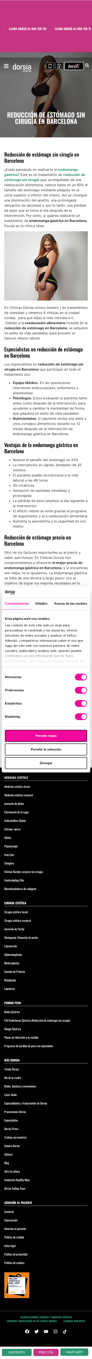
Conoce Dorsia (12, 1145)
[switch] (81, 690)
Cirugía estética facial (16, 912)
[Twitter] (36, 1331)
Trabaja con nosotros (15, 1137)
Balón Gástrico (12, 1012)
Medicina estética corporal (18, 795)
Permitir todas (46, 736)
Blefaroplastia (11, 963)
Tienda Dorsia (11, 1069)
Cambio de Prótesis (14, 971)
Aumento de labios (14, 803)
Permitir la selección (46, 749)
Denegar (46, 763)
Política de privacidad (15, 1254)
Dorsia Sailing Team (14, 1188)
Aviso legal (10, 1245)
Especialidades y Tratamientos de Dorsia (25, 1103)
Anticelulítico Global (15, 820)
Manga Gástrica (12, 1029)
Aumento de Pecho (14, 929)
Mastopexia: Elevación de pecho (21, 937)
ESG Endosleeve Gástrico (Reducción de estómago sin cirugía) (37, 1020)
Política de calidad (14, 1237)
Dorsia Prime (11, 1128)
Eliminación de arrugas (16, 812)
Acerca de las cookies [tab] (70, 603)
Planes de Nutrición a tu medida (21, 1037)
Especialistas (11, 1120)
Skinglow (9, 863)
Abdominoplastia (13, 954)
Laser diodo (10, 1094)
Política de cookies (14, 1262)
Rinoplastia (10, 980)
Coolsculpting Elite (14, 880)
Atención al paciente (15, 1228)
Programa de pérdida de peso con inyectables (28, 1046)
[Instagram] (55, 1331)
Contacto (9, 1211)
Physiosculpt (11, 846)
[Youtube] (46, 1331)
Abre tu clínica (12, 1171)
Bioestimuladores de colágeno (20, 888)
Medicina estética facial (17, 786)
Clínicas (8, 1154)
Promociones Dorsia (15, 1111)
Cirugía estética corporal (17, 920)
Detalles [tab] (42, 603)
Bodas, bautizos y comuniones (20, 1086)
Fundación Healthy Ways (17, 1180)
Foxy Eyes (9, 854)
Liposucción (10, 946)
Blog (6, 1163)
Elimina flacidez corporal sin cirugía (23, 871)
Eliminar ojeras (12, 829)
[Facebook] (27, 1331)
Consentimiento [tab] (17, 603)
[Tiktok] (65, 1331)
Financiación (11, 1220)
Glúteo (7, 837)
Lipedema (9, 988)
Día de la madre (12, 1077)
